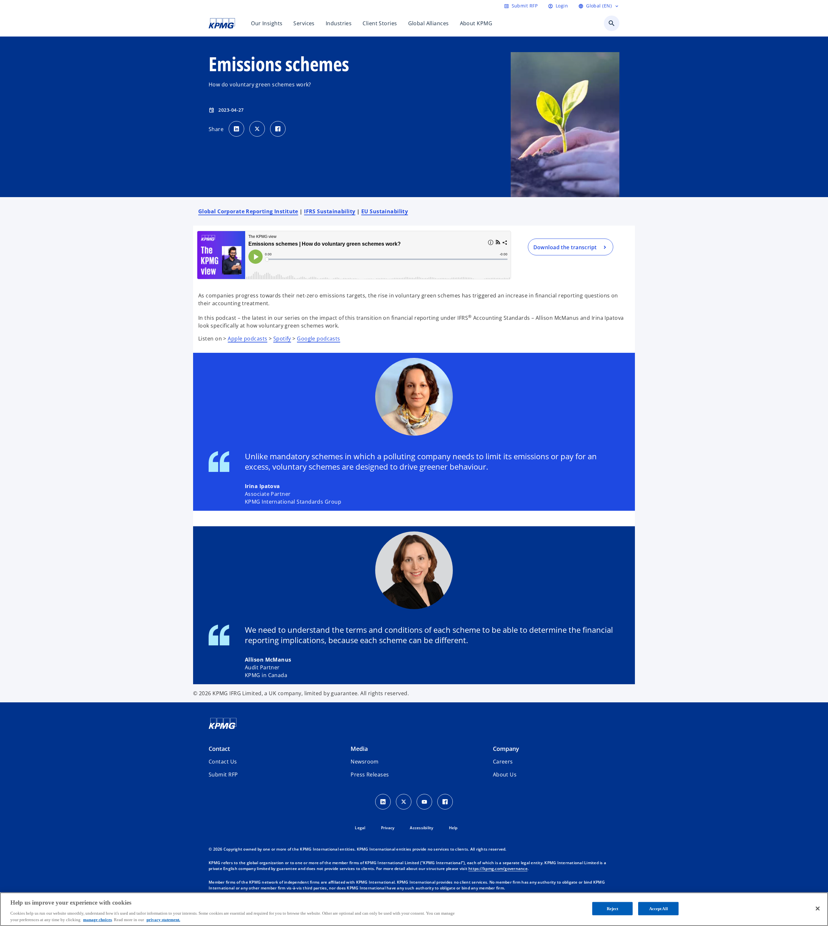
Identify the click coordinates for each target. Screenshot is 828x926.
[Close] (818, 908)
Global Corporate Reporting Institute (248, 211)
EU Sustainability (384, 211)
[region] (414, 909)
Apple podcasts (247, 338)
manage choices (97, 919)
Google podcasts (318, 338)
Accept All (658, 908)
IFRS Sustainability (329, 211)
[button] (223, 774)
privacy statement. (163, 919)
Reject (612, 908)
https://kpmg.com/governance (498, 868)
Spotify (282, 338)
